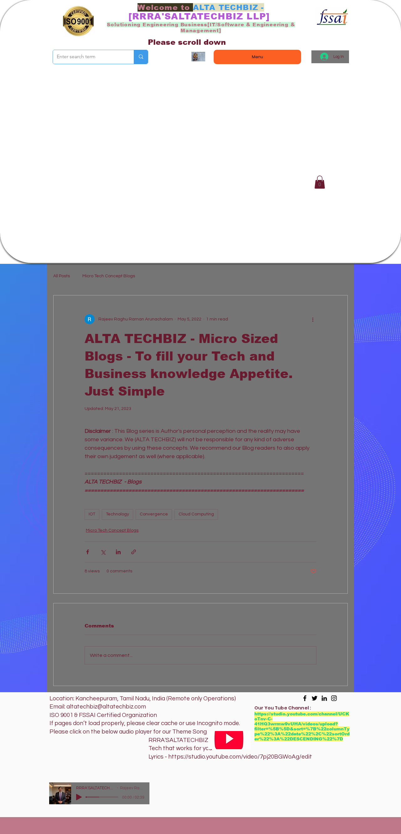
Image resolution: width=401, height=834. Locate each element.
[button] (319, 182)
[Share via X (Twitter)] (103, 552)
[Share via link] (134, 552)
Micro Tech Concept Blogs (108, 276)
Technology (117, 514)
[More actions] (312, 319)
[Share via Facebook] (88, 552)
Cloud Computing (196, 514)
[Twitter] (314, 698)
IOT (92, 514)
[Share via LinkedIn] (118, 552)
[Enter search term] (141, 57)
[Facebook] (305, 698)
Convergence (154, 514)
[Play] (79, 797)
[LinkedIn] (324, 698)
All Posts (61, 276)
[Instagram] (334, 698)
